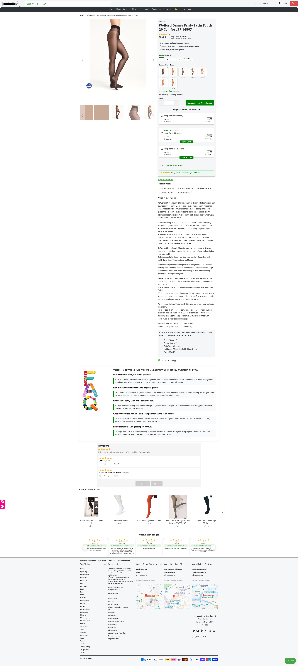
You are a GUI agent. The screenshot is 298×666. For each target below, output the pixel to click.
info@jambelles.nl (114, 590)
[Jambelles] (11, 3)
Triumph (83, 652)
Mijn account (112, 598)
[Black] (163, 72)
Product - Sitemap (114, 636)
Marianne (83, 615)
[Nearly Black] (193, 72)
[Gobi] (163, 83)
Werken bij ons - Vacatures (117, 610)
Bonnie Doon (84, 575)
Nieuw (118, 9)
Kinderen (144, 9)
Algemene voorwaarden (116, 621)
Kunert (82, 606)
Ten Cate (83, 644)
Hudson (82, 603)
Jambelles (88, 658)
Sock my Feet (84, 635)
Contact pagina (113, 604)
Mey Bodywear (85, 618)
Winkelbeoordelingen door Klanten (190, 172)
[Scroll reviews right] (213, 547)
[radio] (186, 118)
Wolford (162, 21)
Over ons (111, 601)
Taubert (82, 641)
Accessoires (157, 9)
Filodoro (83, 598)
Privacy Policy (112, 624)
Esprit (82, 589)
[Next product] (222, 512)
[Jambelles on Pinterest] (202, 631)
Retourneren (112, 616)
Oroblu (82, 623)
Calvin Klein (84, 580)
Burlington (83, 577)
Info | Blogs (186, 9)
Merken (169, 9)
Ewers (82, 592)
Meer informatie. (144, 452)
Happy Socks (84, 600)
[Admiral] (183, 72)
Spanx (82, 638)
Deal (81, 583)
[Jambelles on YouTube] (198, 631)
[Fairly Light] (173, 83)
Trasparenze (84, 650)
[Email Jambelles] (214, 631)
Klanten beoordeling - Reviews (118, 607)
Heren (134, 9)
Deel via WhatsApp (168, 360)
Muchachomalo (85, 621)
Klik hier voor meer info (115, 587)
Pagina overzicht (113, 639)
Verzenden (111, 613)
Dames (126, 9)
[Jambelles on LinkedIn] (210, 631)
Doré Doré (83, 586)
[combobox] (68, 3)
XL (179, 59)
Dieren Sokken (113, 630)
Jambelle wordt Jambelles (117, 633)
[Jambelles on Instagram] (206, 631)
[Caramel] (202, 72)
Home (109, 9)
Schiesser (83, 626)
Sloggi (82, 629)
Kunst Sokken (85, 609)
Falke (82, 595)
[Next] (153, 60)
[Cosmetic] (173, 72)
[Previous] (82, 60)
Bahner (82, 569)
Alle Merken (112, 627)
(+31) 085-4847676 (262, 3)
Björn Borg (83, 572)
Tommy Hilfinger (85, 647)
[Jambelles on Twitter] (194, 631)
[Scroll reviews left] (85, 547)
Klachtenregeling (113, 618)
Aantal (161, 98)
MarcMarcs (84, 612)
